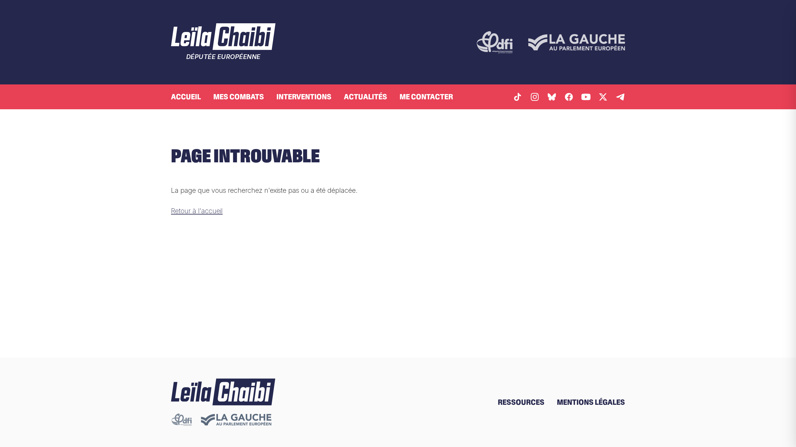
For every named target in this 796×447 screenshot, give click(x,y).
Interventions (303, 97)
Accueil (186, 97)
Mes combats (238, 97)
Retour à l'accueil (197, 210)
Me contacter (426, 97)
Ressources (521, 402)
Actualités (365, 97)
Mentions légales (591, 402)
